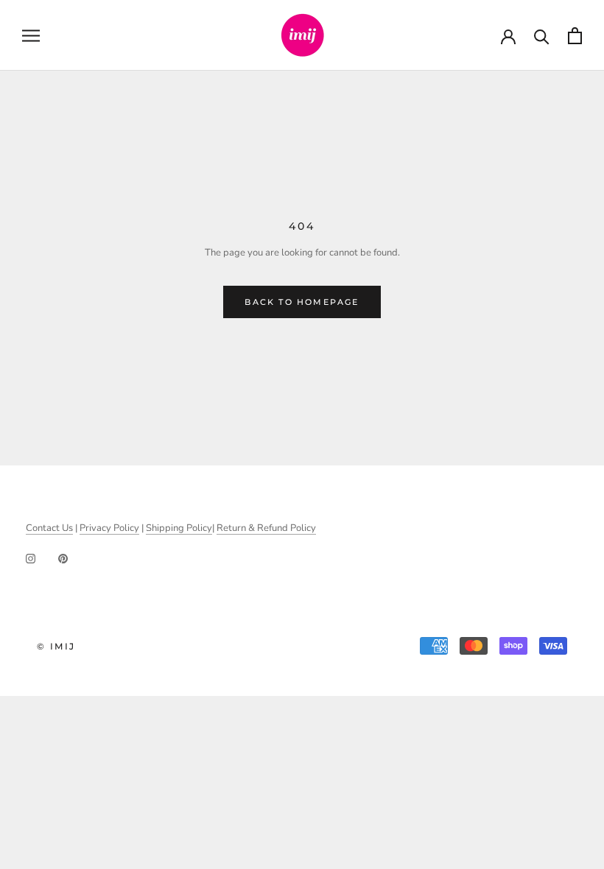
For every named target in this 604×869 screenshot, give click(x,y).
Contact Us (49, 528)
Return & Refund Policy (266, 528)
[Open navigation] (31, 35)
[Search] (541, 35)
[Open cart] (575, 35)
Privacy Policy (109, 528)
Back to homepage (302, 302)
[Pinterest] (63, 558)
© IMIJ (56, 646)
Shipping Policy (179, 528)
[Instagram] (30, 558)
